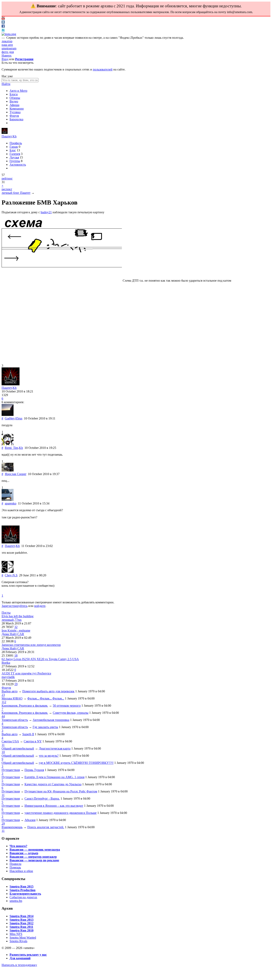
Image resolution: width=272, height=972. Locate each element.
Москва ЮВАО (12, 698)
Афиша (14, 105)
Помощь (15, 867)
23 (3, 695)
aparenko (10, 503)
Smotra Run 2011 (21, 927)
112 (4, 702)
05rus (18, 418)
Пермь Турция (34, 770)
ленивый (8, 619)
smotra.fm (16, 900)
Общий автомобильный (18, 748)
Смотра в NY (33, 741)
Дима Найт (9, 634)
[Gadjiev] (8, 414)
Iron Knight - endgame (16, 630)
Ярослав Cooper (15, 474)
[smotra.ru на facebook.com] (3, 26)
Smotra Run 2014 (21, 916)
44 (3, 716)
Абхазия (29, 820)
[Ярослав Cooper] (8, 470)
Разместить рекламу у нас (28, 954)
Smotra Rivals (18, 941)
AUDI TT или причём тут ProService (26, 673)
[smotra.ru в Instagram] (9, 34)
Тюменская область (15, 720)
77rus (18, 619)
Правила (15, 864)
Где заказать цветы (45, 727)
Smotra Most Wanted (23, 937)
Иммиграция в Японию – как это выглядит (53, 805)
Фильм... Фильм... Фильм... (45, 698)
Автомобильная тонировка (51, 720)
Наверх (7, 55)
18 (16, 655)
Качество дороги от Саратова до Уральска (52, 784)
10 (3, 752)
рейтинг (7, 178)
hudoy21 (46, 212)
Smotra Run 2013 (21, 919)
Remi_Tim (11, 447)
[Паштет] (5, 132)
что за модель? (49, 755)
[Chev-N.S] (8, 571)
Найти (6, 84)
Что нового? (18, 846)
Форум (14, 115)
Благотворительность (25, 893)
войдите (39, 606)
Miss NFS (16, 934)
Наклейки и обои (21, 871)
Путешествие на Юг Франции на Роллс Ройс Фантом (60, 791)
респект (7, 189)
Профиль (16, 143)
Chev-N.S (11, 575)
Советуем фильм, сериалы (70, 712)
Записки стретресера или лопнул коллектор (31, 644)
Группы (15, 161)
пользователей (103, 69)
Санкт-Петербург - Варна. (42, 798)
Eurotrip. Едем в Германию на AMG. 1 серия (54, 777)
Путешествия (11, 770)
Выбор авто (10, 691)
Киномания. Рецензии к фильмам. (25, 705)
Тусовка (15, 112)
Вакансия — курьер (24, 853)
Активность (18, 164)
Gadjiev (10, 418)
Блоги (14, 94)
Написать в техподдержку (19, 965)
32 (16, 627)
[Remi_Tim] (8, 444)
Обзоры (15, 98)
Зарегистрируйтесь (14, 606)
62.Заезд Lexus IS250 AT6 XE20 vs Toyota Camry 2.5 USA (40, 659)
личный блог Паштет (16, 192)
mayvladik (8, 677)
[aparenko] (8, 499)
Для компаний (20, 958)
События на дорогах (23, 897)
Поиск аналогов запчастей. (45, 827)
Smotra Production (22, 890)
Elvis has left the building (17, 616)
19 (16, 684)
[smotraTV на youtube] (3, 18)
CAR (20, 634)
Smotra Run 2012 (21, 923)
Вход (5, 59)
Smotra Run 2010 (21, 930)
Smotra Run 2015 (21, 886)
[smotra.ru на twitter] (3, 30)
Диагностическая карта (54, 748)
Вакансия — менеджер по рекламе (34, 860)
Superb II (28, 734)
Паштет (7, 136)
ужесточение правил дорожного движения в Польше (60, 813)
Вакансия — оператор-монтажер (33, 856)
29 (3, 823)
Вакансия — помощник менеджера (35, 849)
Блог (13, 150)
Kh (15, 136)
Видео (14, 101)
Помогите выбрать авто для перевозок (48, 691)
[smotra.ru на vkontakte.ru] (3, 22)
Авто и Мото (18, 90)
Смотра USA (10, 741)
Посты (6, 612)
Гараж (14, 146)
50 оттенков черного (67, 705)
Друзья (14, 157)
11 (3, 745)
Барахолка (16, 119)
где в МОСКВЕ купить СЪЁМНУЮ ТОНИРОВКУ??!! (76, 762)
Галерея (15, 154)
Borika (6, 662)
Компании (17, 108)
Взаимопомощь (12, 827)
